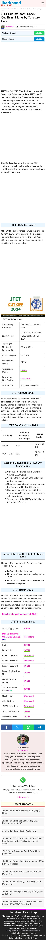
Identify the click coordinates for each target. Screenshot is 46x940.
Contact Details (15, 936)
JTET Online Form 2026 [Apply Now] (19, 831)
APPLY (27, 629)
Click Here (25, 379)
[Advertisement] (23, 65)
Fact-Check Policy (30, 938)
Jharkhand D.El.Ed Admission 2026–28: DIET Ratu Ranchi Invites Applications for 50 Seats (23, 841)
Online (24, 370)
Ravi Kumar (10, 27)
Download (29, 655)
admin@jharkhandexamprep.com (24, 933)
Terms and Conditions (30, 936)
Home (2, 9)
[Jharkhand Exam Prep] (11, 3)
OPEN (27, 645)
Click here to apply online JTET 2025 (19, 614)
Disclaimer (19, 938)
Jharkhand (8, 9)
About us (5, 936)
